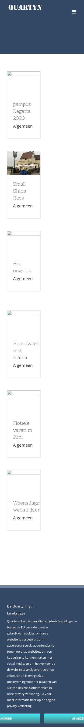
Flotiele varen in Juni (23, 395)
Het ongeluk (23, 236)
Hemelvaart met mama (23, 315)
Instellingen (66, 621)
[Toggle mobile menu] (74, 11)
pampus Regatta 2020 (23, 76)
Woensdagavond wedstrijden (23, 475)
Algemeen (23, 126)
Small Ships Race (23, 156)
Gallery (24, 90)
